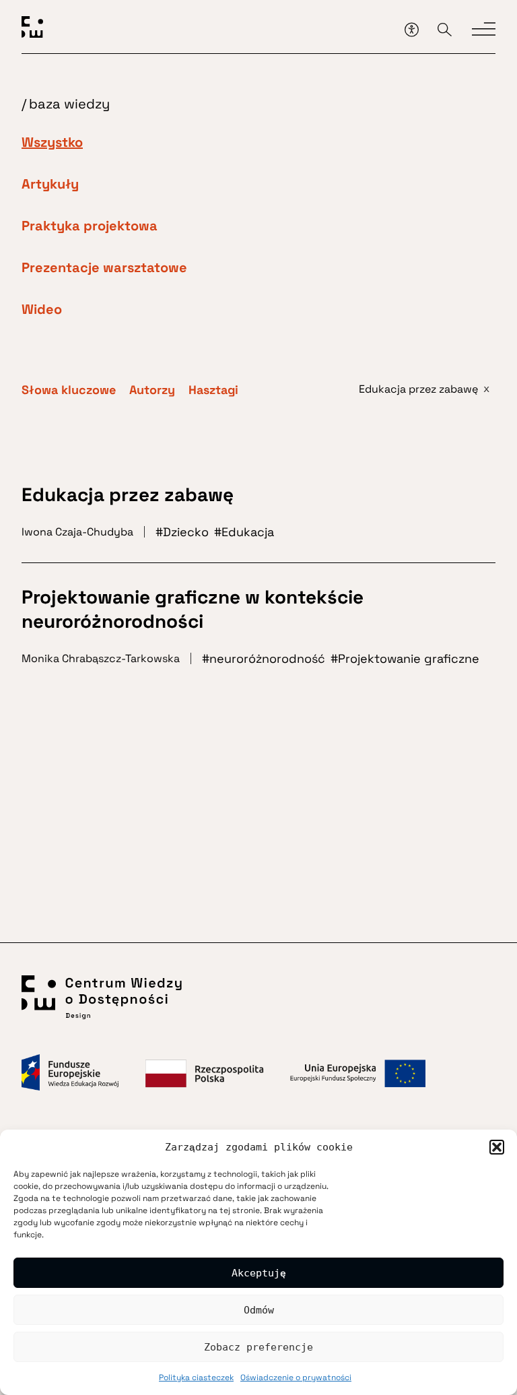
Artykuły (50, 184)
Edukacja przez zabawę (128, 494)
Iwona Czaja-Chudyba (77, 532)
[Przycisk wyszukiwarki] (445, 29)
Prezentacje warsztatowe (104, 267)
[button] (497, 1147)
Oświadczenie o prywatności (295, 1377)
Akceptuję (259, 1273)
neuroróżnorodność (267, 658)
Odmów (259, 1310)
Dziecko (186, 532)
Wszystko (52, 142)
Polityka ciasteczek (196, 1377)
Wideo (42, 309)
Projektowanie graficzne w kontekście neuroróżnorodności (193, 609)
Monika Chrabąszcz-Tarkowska (101, 658)
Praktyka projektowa (90, 225)
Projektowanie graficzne (408, 658)
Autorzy (152, 390)
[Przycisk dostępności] (412, 29)
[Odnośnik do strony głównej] (208, 29)
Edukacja (247, 532)
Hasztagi (213, 390)
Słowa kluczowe (69, 390)
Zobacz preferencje (258, 1347)
